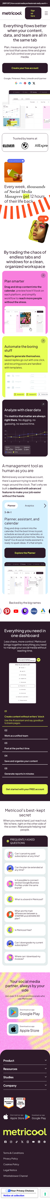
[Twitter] (22, 1142)
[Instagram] (11, 1142)
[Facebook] (5, 1142)
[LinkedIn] (39, 1142)
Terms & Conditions (13, 1152)
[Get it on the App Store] (14, 1117)
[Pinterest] (44, 1142)
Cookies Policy (11, 1164)
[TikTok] (17, 1142)
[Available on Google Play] (36, 1117)
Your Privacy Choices (22, 1190)
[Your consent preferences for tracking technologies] (45, 1194)
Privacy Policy (10, 1158)
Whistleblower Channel (15, 1175)
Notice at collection (13, 1195)
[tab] (11, 505)
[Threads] (28, 1142)
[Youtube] (33, 1142)
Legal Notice (10, 1170)
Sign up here (33, 13)
